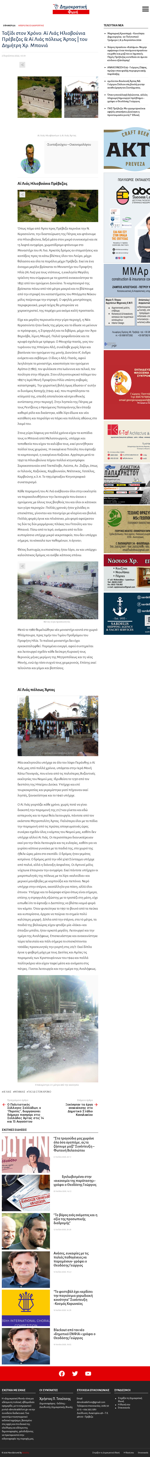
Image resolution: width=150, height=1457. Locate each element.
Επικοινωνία (124, 1407)
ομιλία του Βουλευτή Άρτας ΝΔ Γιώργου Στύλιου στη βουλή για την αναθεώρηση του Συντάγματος (126, 84)
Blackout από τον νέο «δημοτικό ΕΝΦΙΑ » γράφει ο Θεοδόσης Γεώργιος (74, 1334)
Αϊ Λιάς (7, 1092)
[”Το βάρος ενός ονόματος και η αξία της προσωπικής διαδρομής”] (26, 1231)
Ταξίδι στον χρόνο (39, 1092)
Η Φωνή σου (124, 1404)
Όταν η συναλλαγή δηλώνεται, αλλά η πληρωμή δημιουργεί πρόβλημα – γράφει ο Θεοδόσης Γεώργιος (127, 98)
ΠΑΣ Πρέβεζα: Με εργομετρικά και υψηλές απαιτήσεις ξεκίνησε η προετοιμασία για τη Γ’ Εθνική (126, 111)
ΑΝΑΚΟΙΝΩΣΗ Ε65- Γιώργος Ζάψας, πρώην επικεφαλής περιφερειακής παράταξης (127, 70)
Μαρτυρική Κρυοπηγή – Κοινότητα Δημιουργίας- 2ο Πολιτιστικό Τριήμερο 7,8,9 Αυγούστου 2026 (125, 36)
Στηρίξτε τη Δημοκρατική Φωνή (130, 1400)
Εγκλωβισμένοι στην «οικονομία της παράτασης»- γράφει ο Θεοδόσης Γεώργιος (75, 1181)
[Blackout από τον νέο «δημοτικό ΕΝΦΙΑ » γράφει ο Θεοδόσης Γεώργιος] (26, 1346)
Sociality (25, 1453)
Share (22, 65)
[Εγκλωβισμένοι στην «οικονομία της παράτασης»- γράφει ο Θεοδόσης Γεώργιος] (26, 1193)
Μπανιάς (19, 1092)
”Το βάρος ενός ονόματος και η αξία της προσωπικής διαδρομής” (75, 1219)
